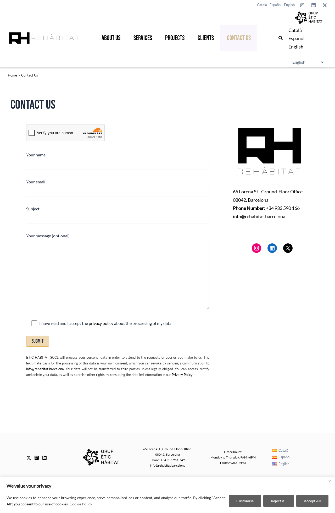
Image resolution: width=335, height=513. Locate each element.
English (295, 47)
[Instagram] (302, 5)
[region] (167, 495)
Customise (245, 501)
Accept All (312, 501)
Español (296, 38)
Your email (35, 181)
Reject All (279, 501)
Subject (33, 208)
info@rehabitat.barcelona (45, 369)
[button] (280, 38)
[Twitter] (324, 5)
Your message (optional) (48, 235)
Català (295, 30)
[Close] (329, 481)
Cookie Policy (81, 504)
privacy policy (101, 323)
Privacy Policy (182, 375)
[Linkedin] (313, 5)
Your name (36, 154)
